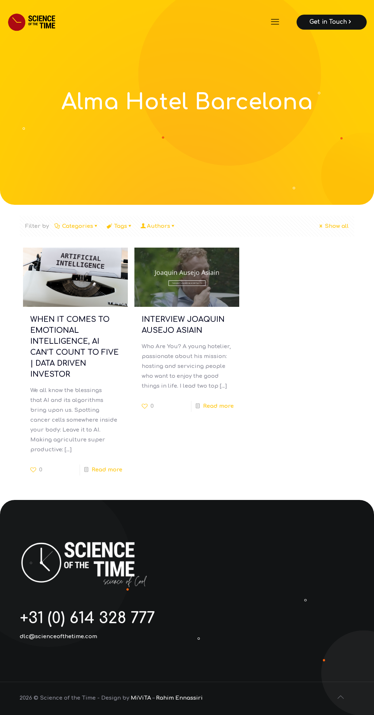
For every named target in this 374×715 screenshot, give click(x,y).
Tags (120, 226)
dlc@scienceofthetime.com (58, 636)
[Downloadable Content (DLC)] (41, 22)
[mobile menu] (276, 22)
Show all (337, 226)
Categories (77, 226)
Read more (107, 470)
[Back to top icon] (341, 697)
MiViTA (141, 698)
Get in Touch (328, 22)
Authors (158, 226)
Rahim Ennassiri (179, 698)
